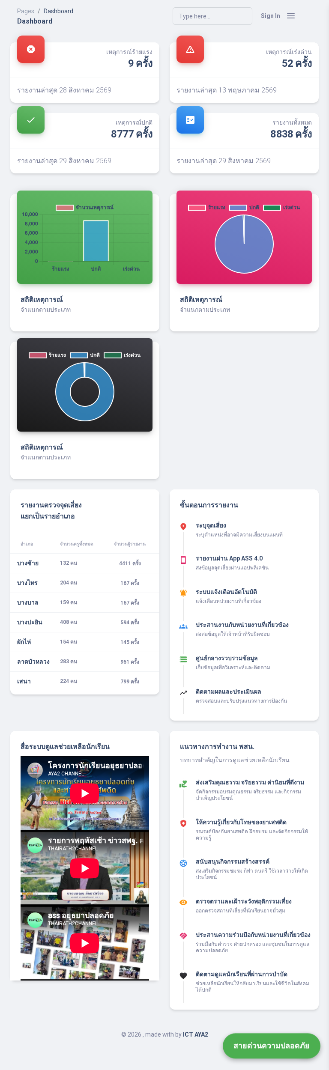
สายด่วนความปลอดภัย (271, 1048)
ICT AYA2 (195, 1034)
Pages (25, 11)
